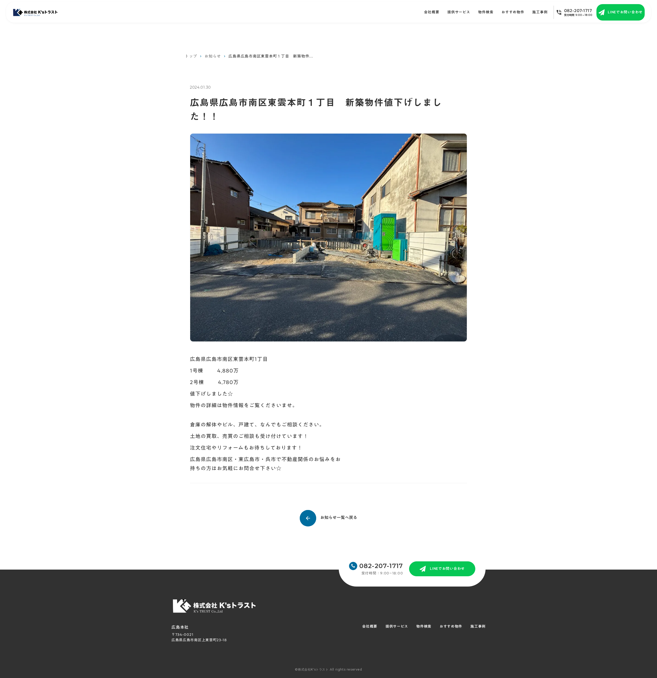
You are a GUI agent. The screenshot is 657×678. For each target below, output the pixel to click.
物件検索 (485, 12)
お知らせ (213, 56)
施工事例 (478, 626)
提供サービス (458, 12)
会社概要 (431, 12)
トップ (191, 56)
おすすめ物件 (512, 12)
